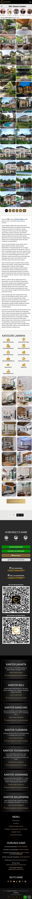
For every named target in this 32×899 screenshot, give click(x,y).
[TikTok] (17, 882)
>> (24, 211)
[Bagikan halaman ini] (21, 897)
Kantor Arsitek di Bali (16, 695)
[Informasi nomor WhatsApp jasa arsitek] (25, 897)
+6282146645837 (16, 570)
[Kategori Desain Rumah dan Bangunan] (9, 897)
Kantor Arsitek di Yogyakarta (16, 762)
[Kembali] (2, 6)
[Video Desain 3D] (17, 897)
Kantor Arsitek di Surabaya (16, 738)
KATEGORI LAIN (16, 501)
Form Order (16, 555)
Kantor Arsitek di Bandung (16, 717)
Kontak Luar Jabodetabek (16, 551)
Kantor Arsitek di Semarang (16, 784)
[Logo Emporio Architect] (5, 2)
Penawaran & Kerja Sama (16, 559)
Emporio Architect (12, 891)
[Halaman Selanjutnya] (29, 897)
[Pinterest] (20, 882)
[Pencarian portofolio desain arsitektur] (13, 897)
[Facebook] (8, 882)
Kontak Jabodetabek (17, 547)
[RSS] (25, 882)
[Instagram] (11, 882)
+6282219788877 (16, 577)
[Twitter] (22, 882)
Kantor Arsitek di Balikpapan (16, 805)
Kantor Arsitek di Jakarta (16, 672)
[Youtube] (14, 882)
